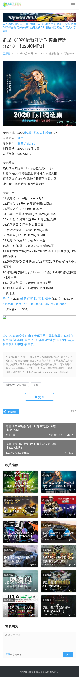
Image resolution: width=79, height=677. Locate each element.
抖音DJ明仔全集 (20, 340)
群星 (20, 138)
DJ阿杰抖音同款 (23, 344)
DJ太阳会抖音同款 (51, 27)
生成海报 (11, 412)
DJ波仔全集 (63, 24)
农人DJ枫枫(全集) (13, 24)
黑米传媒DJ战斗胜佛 (29, 27)
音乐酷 (6, 53)
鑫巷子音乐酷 (26, 143)
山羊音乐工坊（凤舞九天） (40, 24)
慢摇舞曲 (54, 53)
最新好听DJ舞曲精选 (37, 132)
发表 (68, 654)
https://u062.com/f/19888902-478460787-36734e (34, 304)
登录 (8, 654)
